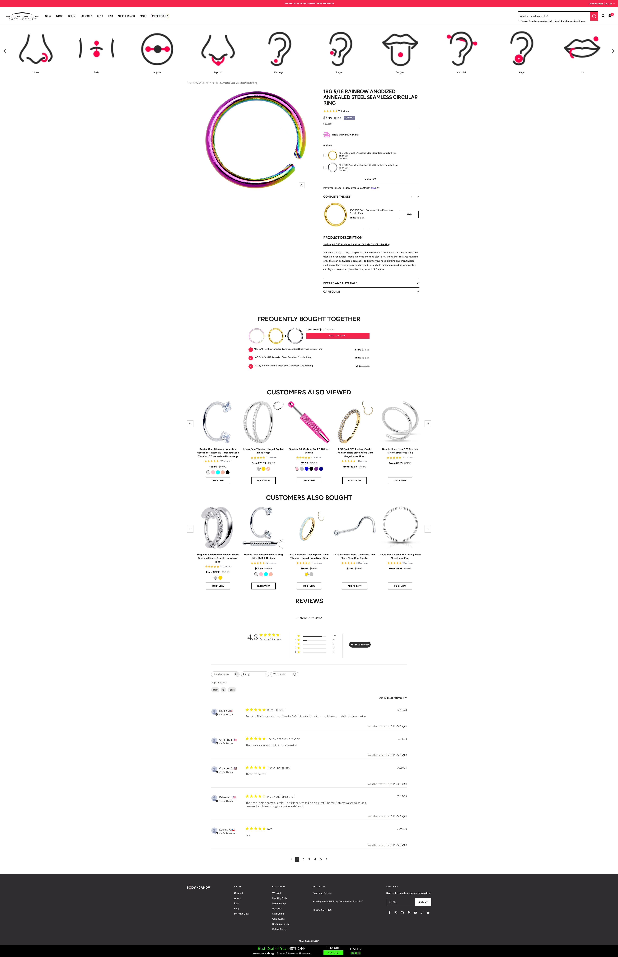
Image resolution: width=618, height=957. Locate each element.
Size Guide (278, 913)
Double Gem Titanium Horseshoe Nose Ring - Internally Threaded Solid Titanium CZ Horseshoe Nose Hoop (218, 453)
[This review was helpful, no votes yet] (398, 726)
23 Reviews (343, 111)
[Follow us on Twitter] (396, 912)
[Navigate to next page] (327, 859)
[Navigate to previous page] (291, 859)
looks (232, 689)
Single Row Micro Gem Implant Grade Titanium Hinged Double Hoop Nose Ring (218, 558)
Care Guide (278, 918)
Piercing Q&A (241, 913)
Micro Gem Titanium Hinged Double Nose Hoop (263, 451)
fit (223, 689)
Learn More (343, 158)
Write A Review (360, 644)
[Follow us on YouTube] (415, 912)
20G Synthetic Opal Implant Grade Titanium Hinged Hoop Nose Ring (309, 556)
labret (562, 21)
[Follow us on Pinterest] (409, 912)
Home (189, 83)
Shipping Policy (280, 924)
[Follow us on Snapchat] (428, 912)
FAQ (236, 903)
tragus (582, 21)
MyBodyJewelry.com (309, 941)
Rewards (277, 908)
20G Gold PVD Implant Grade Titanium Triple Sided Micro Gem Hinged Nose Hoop (354, 453)
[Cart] (610, 16)
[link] (208, 472)
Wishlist (276, 893)
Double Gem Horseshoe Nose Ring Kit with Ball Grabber (263, 556)
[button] (190, 423)
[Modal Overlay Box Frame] (309, 951)
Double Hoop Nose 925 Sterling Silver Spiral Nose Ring (400, 451)
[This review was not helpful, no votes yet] (403, 726)
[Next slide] (415, 196)
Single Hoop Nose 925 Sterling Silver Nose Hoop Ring (400, 556)
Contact (238, 893)
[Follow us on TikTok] (421, 912)
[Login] (603, 16)
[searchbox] (222, 674)
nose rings (543, 21)
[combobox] (255, 674)
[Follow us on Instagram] (402, 912)
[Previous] (5, 51)
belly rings (554, 21)
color (215, 689)
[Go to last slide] (409, 196)
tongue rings (572, 21)
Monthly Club (279, 898)
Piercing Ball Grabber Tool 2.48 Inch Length (309, 451)
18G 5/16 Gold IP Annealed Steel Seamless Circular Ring (371, 212)
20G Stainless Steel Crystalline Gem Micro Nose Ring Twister (354, 556)
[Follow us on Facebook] (389, 912)
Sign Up (423, 902)
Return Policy (279, 929)
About (237, 898)
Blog (236, 908)
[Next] (612, 51)
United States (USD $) (600, 3)
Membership (279, 903)
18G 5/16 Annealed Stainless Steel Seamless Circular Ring (283, 365)
